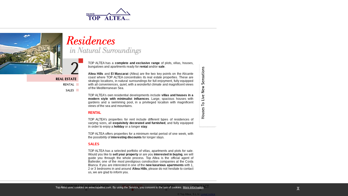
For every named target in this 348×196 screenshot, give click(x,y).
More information (193, 187)
